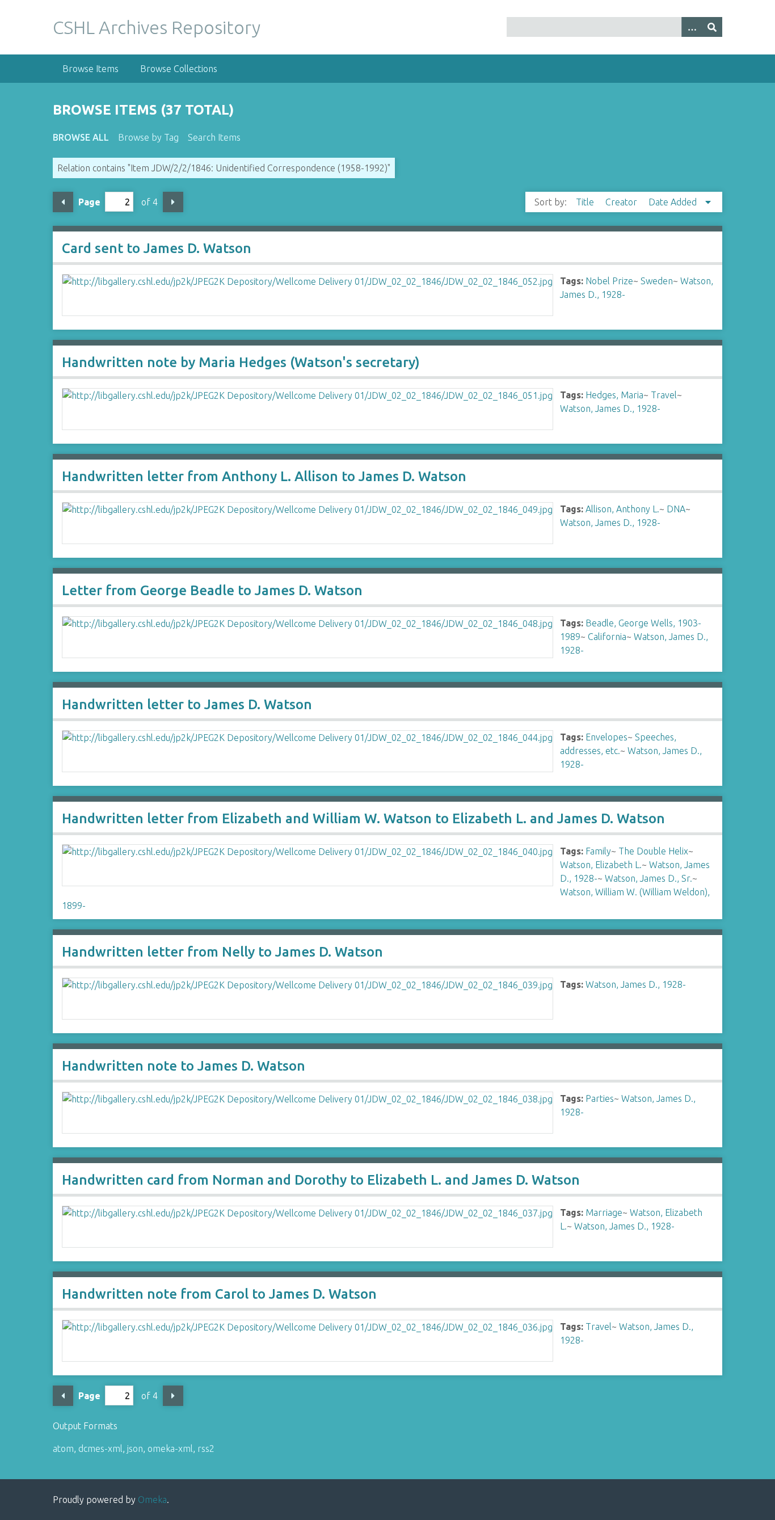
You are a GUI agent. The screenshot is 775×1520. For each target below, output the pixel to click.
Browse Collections (178, 69)
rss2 (205, 1448)
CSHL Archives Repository (156, 27)
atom (63, 1448)
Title (586, 202)
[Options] (691, 27)
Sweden (657, 281)
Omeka (152, 1499)
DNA (676, 509)
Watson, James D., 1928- (610, 408)
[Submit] (712, 27)
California (607, 636)
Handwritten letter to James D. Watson (187, 704)
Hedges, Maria (614, 395)
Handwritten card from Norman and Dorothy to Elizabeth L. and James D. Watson (321, 1180)
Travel (664, 395)
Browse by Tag (148, 137)
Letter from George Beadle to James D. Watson (212, 590)
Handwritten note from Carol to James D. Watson (219, 1294)
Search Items (214, 137)
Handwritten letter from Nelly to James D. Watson (222, 951)
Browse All (81, 137)
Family (598, 851)
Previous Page (63, 202)
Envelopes (606, 737)
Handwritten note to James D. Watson (183, 1065)
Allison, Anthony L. (622, 509)
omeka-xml (170, 1448)
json (135, 1448)
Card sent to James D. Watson (156, 248)
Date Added (673, 202)
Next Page (173, 202)
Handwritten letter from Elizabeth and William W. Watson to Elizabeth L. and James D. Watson (363, 818)
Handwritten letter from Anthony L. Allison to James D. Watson (264, 476)
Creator (622, 202)
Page (89, 202)
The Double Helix (653, 851)
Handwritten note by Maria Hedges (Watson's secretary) (241, 362)
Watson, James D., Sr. (648, 878)
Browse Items (90, 69)
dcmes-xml (100, 1448)
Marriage (604, 1212)
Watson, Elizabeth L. (601, 865)
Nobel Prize (609, 281)
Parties (600, 1098)
